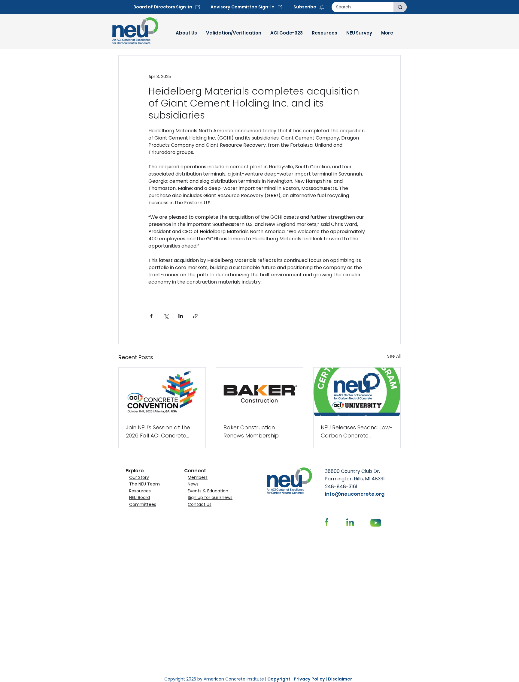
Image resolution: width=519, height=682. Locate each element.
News (193, 484)
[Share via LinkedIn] (181, 316)
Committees (142, 504)
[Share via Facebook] (151, 316)
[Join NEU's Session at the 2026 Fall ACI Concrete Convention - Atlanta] (162, 392)
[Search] (400, 7)
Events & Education (208, 491)
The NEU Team (144, 484)
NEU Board (139, 497)
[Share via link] (195, 316)
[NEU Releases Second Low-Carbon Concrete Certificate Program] (357, 392)
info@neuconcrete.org (354, 494)
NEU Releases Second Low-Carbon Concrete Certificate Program (357, 432)
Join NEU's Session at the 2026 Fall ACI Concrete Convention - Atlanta (158, 432)
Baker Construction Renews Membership (251, 431)
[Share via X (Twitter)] (166, 316)
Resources (140, 491)
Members (198, 477)
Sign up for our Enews (210, 497)
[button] (186, 33)
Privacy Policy (309, 679)
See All (394, 356)
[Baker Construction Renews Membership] (259, 392)
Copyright (278, 679)
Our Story (139, 477)
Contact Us (199, 504)
